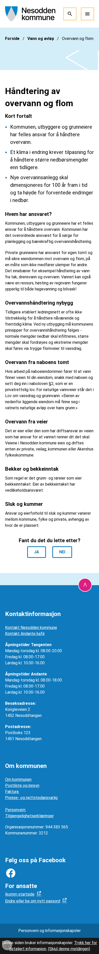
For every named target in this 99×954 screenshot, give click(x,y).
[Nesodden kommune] (30, 13)
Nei (62, 552)
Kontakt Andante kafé (25, 633)
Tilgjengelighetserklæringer (29, 815)
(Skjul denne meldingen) (69, 948)
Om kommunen (18, 779)
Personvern (15, 809)
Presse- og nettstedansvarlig (31, 797)
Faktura (12, 791)
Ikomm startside (20, 894)
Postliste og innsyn (22, 785)
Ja (36, 552)
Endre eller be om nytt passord (32, 901)
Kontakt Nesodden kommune (31, 627)
